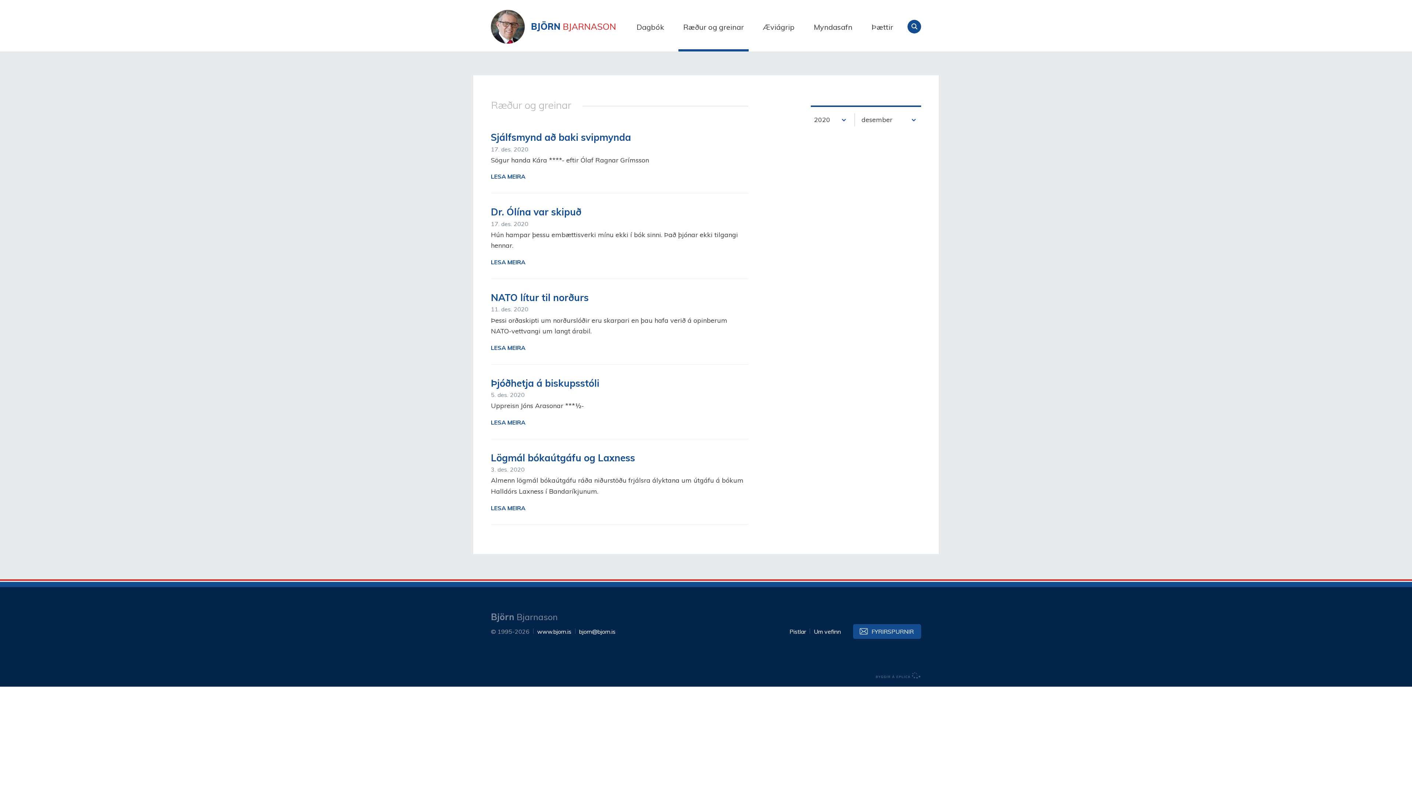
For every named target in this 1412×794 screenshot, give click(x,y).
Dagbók (650, 27)
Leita (914, 26)
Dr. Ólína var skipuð (536, 212)
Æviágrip (779, 27)
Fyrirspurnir (892, 631)
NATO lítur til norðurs (540, 298)
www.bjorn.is (554, 631)
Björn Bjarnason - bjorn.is (564, 27)
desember (877, 119)
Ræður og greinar (713, 27)
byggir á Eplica (898, 675)
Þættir (882, 27)
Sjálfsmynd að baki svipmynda (561, 137)
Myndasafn (833, 27)
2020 (822, 119)
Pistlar (797, 631)
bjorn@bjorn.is (597, 631)
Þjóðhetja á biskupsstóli (545, 383)
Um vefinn (827, 631)
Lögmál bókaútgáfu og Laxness (563, 458)
